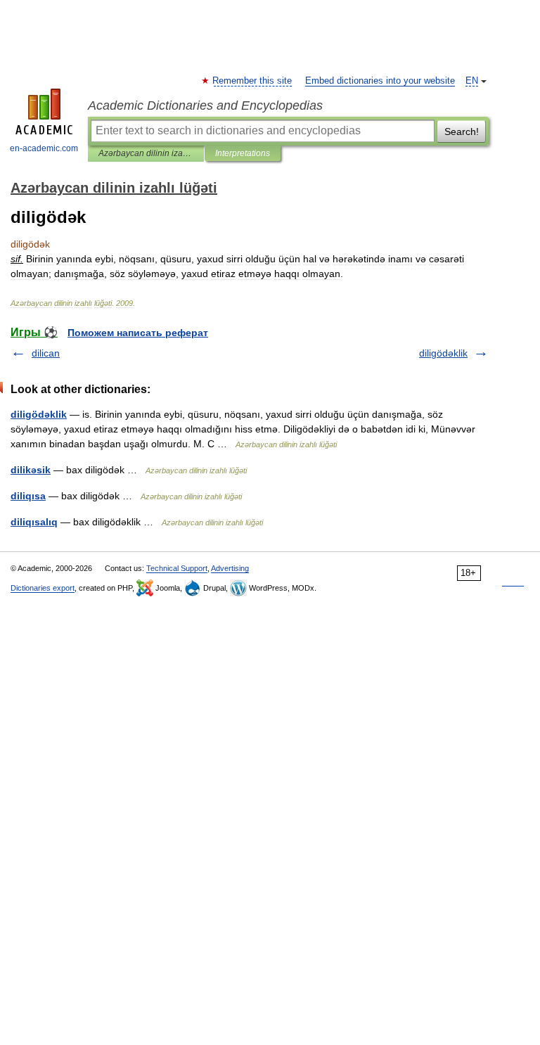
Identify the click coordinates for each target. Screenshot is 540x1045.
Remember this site (253, 81)
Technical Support (176, 568)
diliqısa (28, 495)
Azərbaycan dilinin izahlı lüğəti (145, 153)
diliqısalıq (34, 521)
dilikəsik (31, 469)
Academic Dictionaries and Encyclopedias (205, 105)
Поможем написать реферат (138, 332)
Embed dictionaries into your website (380, 81)
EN (471, 81)
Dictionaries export (43, 588)
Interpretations (242, 153)
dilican (46, 353)
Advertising (230, 568)
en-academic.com (44, 148)
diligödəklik (443, 353)
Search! (461, 131)
